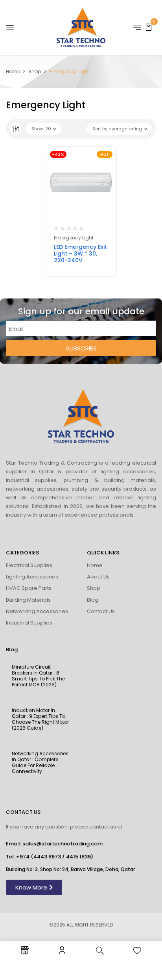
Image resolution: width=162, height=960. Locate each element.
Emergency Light (74, 237)
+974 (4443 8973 (38, 856)
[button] (148, 27)
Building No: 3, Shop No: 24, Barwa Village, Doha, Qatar (70, 869)
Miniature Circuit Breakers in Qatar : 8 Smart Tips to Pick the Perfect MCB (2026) (38, 675)
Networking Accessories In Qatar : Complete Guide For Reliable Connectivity (40, 762)
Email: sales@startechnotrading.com (54, 843)
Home (13, 71)
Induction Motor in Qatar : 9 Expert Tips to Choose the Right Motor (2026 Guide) (40, 719)
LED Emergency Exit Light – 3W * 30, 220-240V (80, 253)
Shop (34, 71)
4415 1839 (78, 856)
